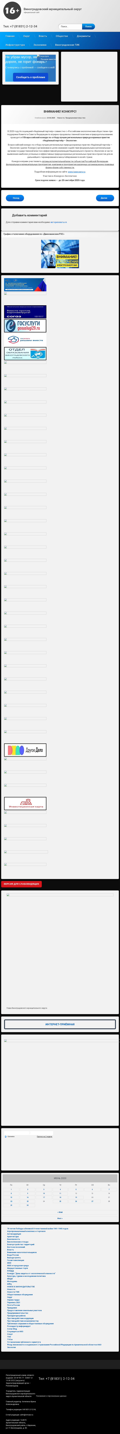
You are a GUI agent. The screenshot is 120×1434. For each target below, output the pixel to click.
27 (92, 1201)
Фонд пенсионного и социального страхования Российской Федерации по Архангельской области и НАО (54, 1345)
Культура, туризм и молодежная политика (26, 1276)
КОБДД (10, 1271)
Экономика (40, 45)
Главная (10, 36)
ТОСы (10, 1339)
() (20, 1380)
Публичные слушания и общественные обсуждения (30, 1324)
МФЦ (9, 1284)
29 (11, 1205)
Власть (43, 36)
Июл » (60, 1218)
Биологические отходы (17, 1242)
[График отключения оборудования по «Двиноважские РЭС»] (60, 254)
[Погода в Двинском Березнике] (28, 1134)
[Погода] (9, 1136)
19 (76, 1197)
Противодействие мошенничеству (22, 1321)
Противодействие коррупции (20, 1318)
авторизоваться (58, 222)
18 (60, 1197)
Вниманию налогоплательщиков (22, 1252)
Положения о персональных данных (51, 1396)
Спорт (10, 1334)
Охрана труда (13, 1300)
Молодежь (12, 1281)
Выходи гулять (14, 1258)
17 (44, 1197)
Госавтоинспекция (15, 1260)
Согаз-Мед (12, 1329)
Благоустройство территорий (20, 1244)
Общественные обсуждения (20, 1295)
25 (60, 1201)
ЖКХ (9, 1263)
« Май (60, 1212)
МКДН (10, 1279)
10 (44, 1193)
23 (28, 1201)
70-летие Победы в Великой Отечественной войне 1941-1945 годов (37, 1229)
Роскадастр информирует (19, 1326)
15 (11, 1197)
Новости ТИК (13, 1292)
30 (28, 1205)
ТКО (9, 1337)
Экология (11, 1347)
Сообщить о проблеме (30, 77)
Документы (83, 36)
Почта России (13, 1305)
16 (28, 1197)
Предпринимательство (75, 118)
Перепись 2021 (13, 1303)
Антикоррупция (14, 1234)
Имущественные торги (17, 1268)
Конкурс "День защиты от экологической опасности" (31, 1274)
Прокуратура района (16, 1316)
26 (76, 1201)
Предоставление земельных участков (24, 1310)
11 (60, 1193)
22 (11, 1201)
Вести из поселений (16, 1247)
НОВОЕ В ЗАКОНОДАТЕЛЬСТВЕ (21, 1287)
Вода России (13, 1255)
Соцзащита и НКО (15, 1332)
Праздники (12, 1308)
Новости (61, 118)
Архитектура (13, 1237)
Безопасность (13, 1239)
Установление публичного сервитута (24, 1342)
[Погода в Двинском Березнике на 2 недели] (44, 1137)
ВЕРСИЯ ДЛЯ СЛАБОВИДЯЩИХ (21, 884)
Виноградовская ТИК (67, 45)
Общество (62, 36)
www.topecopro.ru (76, 172)
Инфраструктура (15, 45)
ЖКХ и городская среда (18, 1266)
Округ (26, 36)
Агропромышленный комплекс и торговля (26, 1231)
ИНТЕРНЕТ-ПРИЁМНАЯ (60, 1024)
